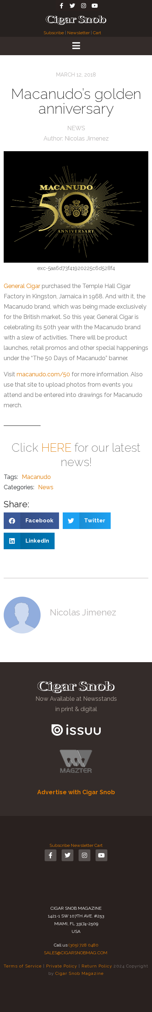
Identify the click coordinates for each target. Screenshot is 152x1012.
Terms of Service (23, 966)
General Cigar (22, 286)
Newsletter (78, 32)
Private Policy (61, 966)
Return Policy (97, 966)
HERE (56, 447)
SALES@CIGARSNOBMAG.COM (75, 952)
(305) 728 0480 (84, 945)
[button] (31, 520)
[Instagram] (83, 5)
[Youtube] (94, 5)
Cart (97, 32)
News (76, 128)
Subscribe (54, 32)
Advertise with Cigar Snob (76, 792)
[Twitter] (72, 5)
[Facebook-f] (61, 5)
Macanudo (36, 476)
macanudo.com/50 (43, 374)
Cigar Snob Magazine (79, 973)
